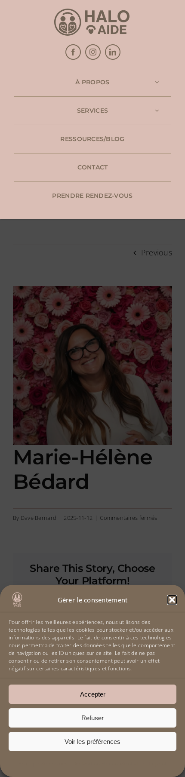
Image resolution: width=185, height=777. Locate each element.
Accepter (92, 694)
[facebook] (73, 52)
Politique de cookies (43, 763)
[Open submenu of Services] (157, 111)
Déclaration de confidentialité (108, 763)
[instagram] (93, 52)
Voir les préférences (92, 741)
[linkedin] (112, 52)
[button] (172, 600)
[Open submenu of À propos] (157, 82)
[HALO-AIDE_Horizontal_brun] (92, 12)
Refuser (92, 718)
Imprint (158, 763)
